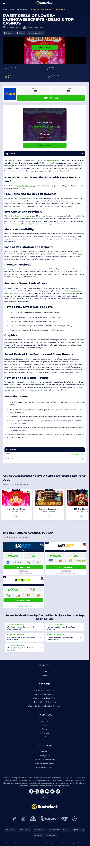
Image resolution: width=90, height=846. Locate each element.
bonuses (26, 198)
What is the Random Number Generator (44, 706)
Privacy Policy (44, 756)
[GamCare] (48, 818)
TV (45, 737)
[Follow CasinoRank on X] (42, 791)
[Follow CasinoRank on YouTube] (47, 791)
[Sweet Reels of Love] (16, 504)
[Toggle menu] (4, 3)
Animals (44, 721)
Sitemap (80, 843)
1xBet (44, 671)
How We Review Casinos (45, 759)
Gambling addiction (51, 843)
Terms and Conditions (12, 843)
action (80, 254)
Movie (44, 729)
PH (43, 797)
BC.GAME (44, 675)
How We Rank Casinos (44, 763)
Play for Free (45, 54)
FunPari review (23, 604)
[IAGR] (64, 818)
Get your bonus (51, 98)
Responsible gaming (68, 843)
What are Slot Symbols (44, 694)
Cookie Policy (27, 843)
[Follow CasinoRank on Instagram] (36, 791)
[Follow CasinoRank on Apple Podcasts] (58, 791)
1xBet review (23, 571)
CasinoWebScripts (53, 160)
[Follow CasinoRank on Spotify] (52, 791)
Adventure (44, 733)
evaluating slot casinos (25, 186)
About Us (44, 752)
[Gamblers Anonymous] (33, 818)
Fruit (45, 725)
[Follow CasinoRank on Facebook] (31, 791)
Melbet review (66, 571)
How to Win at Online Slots (44, 702)
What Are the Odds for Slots (44, 698)
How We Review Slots (44, 767)
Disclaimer (39, 843)
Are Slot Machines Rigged (44, 690)
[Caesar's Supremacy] (48, 504)
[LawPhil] (23, 818)
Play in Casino (44, 47)
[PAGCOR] (15, 818)
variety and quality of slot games (20, 216)
